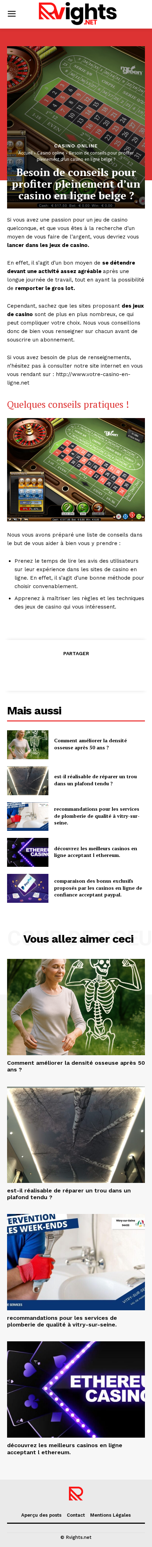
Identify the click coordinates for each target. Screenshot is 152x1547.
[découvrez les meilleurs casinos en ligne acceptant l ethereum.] (27, 852)
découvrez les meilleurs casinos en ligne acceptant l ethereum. (95, 852)
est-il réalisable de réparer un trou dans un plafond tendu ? (95, 780)
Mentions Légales (110, 1515)
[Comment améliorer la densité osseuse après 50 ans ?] (27, 744)
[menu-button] (11, 14)
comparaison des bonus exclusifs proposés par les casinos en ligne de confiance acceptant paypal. (98, 887)
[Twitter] (59, 671)
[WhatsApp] (92, 671)
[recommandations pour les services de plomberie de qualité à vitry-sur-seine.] (27, 816)
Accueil (25, 153)
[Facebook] (43, 671)
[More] (108, 671)
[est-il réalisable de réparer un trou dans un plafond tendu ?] (27, 780)
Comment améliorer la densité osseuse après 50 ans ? (90, 744)
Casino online (76, 145)
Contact (76, 1515)
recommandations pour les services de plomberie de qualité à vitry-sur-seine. (97, 815)
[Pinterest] (76, 671)
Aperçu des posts (41, 1515)
